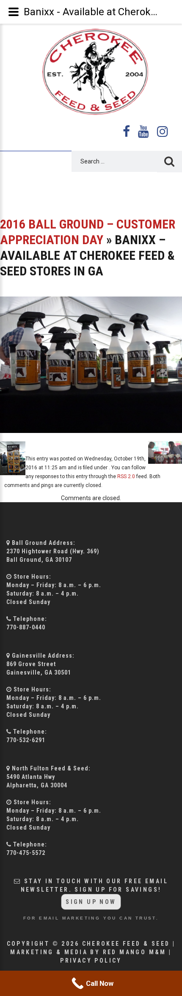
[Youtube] (144, 131)
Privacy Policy (91, 960)
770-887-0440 (25, 627)
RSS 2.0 (126, 476)
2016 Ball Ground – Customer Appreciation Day (87, 232)
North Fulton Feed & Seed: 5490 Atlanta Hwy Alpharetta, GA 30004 (48, 777)
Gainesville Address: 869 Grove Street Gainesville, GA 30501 (40, 664)
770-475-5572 (25, 852)
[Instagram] (163, 131)
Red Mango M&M (134, 952)
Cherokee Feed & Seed (126, 943)
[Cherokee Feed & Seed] (91, 72)
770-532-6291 (25, 740)
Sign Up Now (91, 901)
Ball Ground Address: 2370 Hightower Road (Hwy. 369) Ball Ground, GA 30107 (52, 551)
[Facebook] (127, 131)
